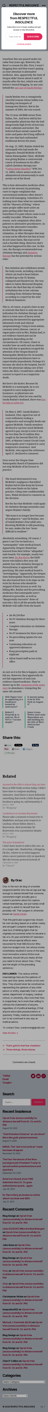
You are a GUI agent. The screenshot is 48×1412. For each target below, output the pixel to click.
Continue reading (24, 44)
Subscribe (33, 36)
